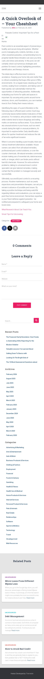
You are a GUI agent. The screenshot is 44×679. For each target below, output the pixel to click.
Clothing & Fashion (13, 465)
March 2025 (10, 400)
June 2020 (10, 418)
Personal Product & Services (17, 504)
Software (9, 521)
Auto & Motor (11, 456)
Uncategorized (11, 539)
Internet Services (12, 500)
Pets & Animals (11, 508)
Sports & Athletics (12, 526)
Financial (9, 473)
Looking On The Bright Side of (17, 358)
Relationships (11, 517)
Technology (10, 530)
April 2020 (10, 426)
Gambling (9, 482)
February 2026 (11, 374)
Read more (30, 598)
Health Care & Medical (14, 491)
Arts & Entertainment (13, 452)
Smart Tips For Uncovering (12, 214)
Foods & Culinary (12, 478)
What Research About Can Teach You (16, 209)
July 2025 (9, 383)
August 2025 (10, 378)
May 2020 (9, 422)
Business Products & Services (17, 460)
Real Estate (10, 513)
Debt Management (14, 616)
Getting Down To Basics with (16, 353)
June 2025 (10, 387)
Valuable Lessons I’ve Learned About (19, 349)
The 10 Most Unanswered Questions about (21, 362)
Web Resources (12, 543)
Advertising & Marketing (15, 447)
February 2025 (11, 405)
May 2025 (9, 392)
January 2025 (11, 409)
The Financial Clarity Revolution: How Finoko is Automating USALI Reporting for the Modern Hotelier (22, 340)
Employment (16, 220)
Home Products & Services (16, 495)
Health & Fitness (12, 487)
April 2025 (10, 396)
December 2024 (12, 413)
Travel (8, 535)
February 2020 (11, 435)
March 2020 (10, 431)
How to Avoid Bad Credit (18, 648)
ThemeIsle (29, 673)
